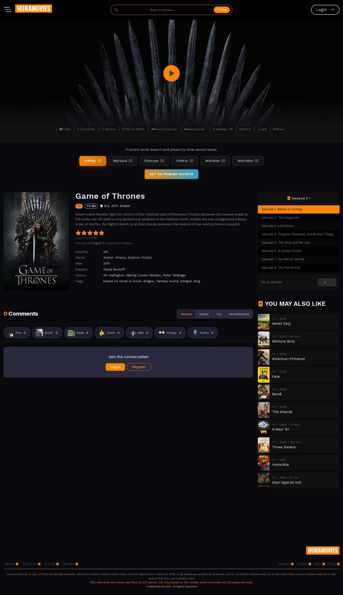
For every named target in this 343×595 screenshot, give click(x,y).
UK (105, 251)
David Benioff (114, 269)
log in (97, 243)
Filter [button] (223, 9)
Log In (115, 367)
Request (284, 564)
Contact (303, 564)
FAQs (318, 564)
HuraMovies (33, 8)
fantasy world (167, 281)
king (197, 281)
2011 (106, 263)
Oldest (204, 314)
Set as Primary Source (171, 174)
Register (139, 367)
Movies (10, 564)
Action (108, 257)
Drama (121, 257)
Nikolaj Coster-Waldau (143, 275)
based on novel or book (122, 281)
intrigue (186, 281)
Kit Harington (113, 275)
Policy (332, 564)
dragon (148, 281)
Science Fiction (140, 257)
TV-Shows (30, 564)
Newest (186, 314)
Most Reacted (239, 314)
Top (219, 314)
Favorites (69, 564)
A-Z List (50, 564)
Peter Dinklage (174, 275)
